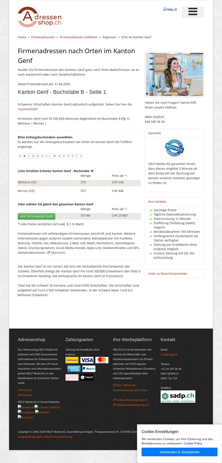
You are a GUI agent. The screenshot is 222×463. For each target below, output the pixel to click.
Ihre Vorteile (157, 202)
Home (22, 37)
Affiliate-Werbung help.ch (132, 405)
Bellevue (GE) (27, 182)
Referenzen (25, 395)
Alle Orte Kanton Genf (36, 216)
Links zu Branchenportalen (167, 273)
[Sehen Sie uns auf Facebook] (26, 407)
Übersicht (57, 253)
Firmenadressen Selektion (79, 37)
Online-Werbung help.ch (132, 400)
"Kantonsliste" (28, 109)
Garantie (154, 133)
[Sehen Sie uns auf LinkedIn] (42, 412)
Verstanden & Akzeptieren (180, 451)
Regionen (109, 37)
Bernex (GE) (26, 191)
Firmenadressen (43, 37)
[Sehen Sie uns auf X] (47, 407)
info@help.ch (169, 354)
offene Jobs (25, 390)
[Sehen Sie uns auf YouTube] (25, 417)
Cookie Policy (193, 443)
